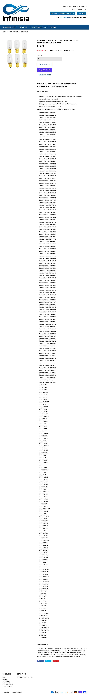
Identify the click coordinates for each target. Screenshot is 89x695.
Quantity (39, 55)
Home (4, 31)
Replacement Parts (9, 27)
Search (4, 677)
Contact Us (23, 27)
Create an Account (82, 9)
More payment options (45, 74)
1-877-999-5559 (64, 17)
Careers (53, 27)
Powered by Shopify (17, 692)
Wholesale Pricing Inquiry (39, 27)
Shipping (5, 679)
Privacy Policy (6, 681)
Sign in (74, 9)
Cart (83, 13)
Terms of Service (7, 686)
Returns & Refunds (8, 684)
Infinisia (8, 692)
